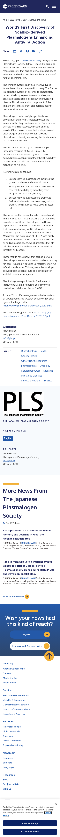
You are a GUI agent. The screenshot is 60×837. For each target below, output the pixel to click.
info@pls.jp (9, 338)
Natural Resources (30, 370)
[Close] (56, 804)
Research (48, 370)
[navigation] (54, 6)
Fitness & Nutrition (31, 380)
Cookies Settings (30, 823)
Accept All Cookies (30, 831)
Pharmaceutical (29, 365)
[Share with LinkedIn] (14, 51)
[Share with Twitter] (21, 51)
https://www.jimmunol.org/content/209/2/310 (27, 305)
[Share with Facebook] (27, 51)
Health (42, 351)
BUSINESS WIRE (31, 60)
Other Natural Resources (34, 360)
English (8, 438)
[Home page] (15, 6)
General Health (29, 355)
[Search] (47, 6)
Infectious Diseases (31, 375)
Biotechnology (29, 351)
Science (48, 380)
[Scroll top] (49, 656)
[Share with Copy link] (40, 51)
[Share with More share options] (46, 51)
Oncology (45, 365)
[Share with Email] (33, 51)
